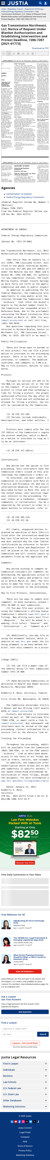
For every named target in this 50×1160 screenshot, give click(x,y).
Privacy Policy (25, 1151)
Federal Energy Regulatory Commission (17, 11)
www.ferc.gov (37, 614)
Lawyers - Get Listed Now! (25, 1043)
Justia (3, 9)
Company (25, 1137)
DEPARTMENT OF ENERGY (19, 194)
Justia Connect (25, 1128)
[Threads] (26, 1121)
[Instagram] (23, 1121)
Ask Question (25, 1012)
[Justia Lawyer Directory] (38, 1121)
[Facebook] (19, 1121)
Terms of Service (25, 1146)
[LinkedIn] (12, 1121)
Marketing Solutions (14, 1106)
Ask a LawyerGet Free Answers (11, 998)
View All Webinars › (25, 971)
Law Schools (9, 1081)
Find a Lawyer (9, 1022)
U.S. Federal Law (12, 1088)
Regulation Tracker (15, 9)
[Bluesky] (30, 1121)
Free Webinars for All (13, 914)
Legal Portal (25, 1132)
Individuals (9, 1069)
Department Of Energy (34, 9)
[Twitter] (34, 1121)
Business (8, 1075)
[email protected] (22, 711)
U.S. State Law (11, 1094)
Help (25, 1141)
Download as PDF (40, 48)
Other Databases (12, 1100)
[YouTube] (15, 1121)
